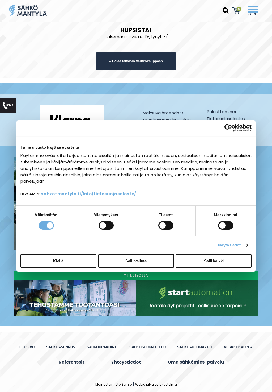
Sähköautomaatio (194, 347)
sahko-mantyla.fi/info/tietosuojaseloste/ (88, 194)
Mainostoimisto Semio (113, 384)
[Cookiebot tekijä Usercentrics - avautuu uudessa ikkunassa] (228, 128)
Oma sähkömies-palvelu (196, 362)
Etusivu (27, 347)
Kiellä (58, 261)
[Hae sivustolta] (225, 10)
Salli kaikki (214, 261)
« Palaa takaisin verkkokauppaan (136, 61)
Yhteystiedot (126, 362)
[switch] (106, 225)
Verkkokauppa (238, 347)
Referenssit (71, 362)
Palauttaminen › (223, 112)
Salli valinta (136, 261)
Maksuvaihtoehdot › (162, 113)
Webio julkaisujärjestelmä (156, 384)
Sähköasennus (60, 347)
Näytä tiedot (229, 245)
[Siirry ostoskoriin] (236, 10)
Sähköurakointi (102, 347)
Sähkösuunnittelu (147, 347)
